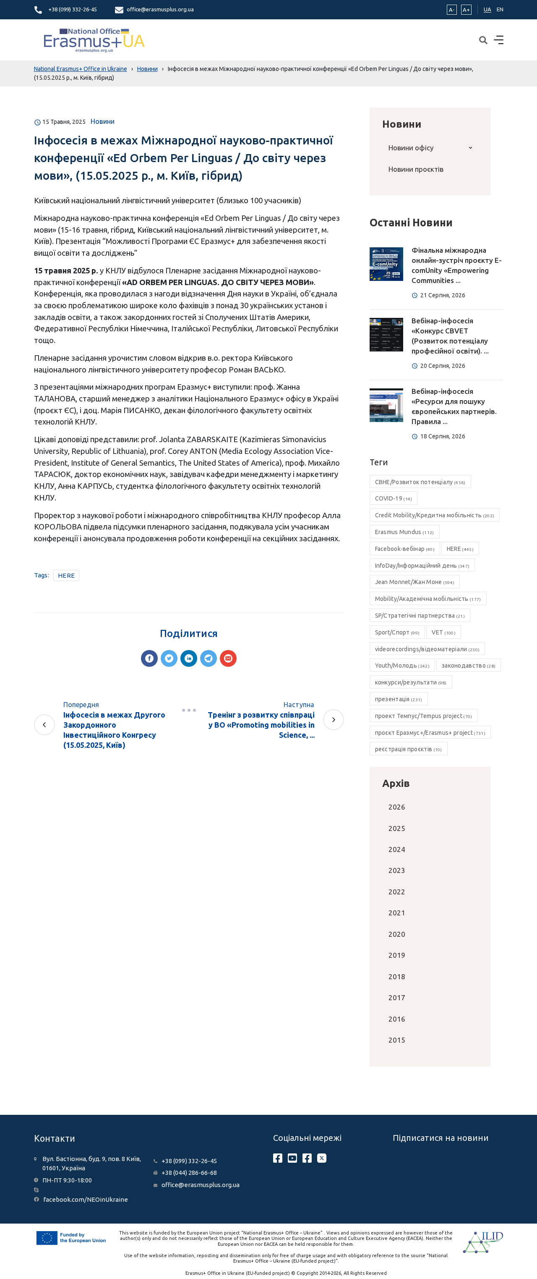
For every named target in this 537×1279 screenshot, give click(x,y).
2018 (396, 976)
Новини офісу (410, 148)
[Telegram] (208, 658)
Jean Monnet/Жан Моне (415, 582)
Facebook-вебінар (405, 548)
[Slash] (188, 710)
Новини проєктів (415, 169)
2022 (396, 892)
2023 (396, 870)
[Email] (228, 658)
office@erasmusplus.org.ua (160, 9)
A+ (466, 10)
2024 (396, 849)
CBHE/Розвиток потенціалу (420, 482)
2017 (396, 997)
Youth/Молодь (402, 665)
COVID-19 (393, 498)
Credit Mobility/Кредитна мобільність (435, 515)
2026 (396, 807)
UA (487, 9)
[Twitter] (169, 658)
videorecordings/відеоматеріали (427, 649)
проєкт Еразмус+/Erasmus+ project (430, 732)
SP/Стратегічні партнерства (420, 615)
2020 (396, 934)
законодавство (468, 665)
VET (444, 632)
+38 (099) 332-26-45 (72, 9)
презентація (398, 699)
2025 (396, 828)
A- (452, 10)
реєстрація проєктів (408, 749)
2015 (396, 1040)
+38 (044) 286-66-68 (189, 1172)
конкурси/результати (411, 682)
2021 (396, 913)
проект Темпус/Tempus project (423, 716)
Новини (103, 121)
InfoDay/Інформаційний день (422, 565)
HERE (66, 575)
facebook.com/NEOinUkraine (85, 1199)
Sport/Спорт (397, 632)
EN (500, 9)
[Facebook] (149, 658)
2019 (396, 955)
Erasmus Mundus (404, 532)
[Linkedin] (188, 658)
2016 (396, 1019)
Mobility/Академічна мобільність (428, 598)
